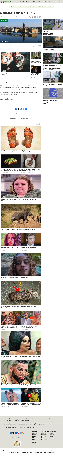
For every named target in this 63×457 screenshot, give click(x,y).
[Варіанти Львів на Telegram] (51, 1)
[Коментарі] (40, 17)
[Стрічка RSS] (53, 1)
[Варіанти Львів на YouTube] (49, 1)
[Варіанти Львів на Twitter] (45, 1)
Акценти (34, 431)
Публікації (35, 430)
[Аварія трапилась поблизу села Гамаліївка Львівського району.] (53, 42)
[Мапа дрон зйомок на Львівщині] (17, 443)
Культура (21, 1)
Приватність (44, 439)
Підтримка (44, 433)
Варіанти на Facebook (21, 113)
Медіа (34, 436)
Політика (15, 1)
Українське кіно (33, 6)
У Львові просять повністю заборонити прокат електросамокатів (50, 33)
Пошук (34, 441)
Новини (51, 6)
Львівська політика (14, 6)
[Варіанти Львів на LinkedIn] (47, 1)
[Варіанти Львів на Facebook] (43, 1)
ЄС (19, 104)
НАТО (21, 104)
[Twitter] (33, 17)
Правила (43, 438)
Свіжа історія (41, 6)
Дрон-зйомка (45, 431)
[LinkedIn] (35, 17)
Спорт (38, 1)
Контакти (44, 434)
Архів (33, 439)
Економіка (28, 1)
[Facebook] (30, 17)
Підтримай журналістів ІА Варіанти (21, 119)
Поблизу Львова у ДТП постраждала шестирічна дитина (52, 50)
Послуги (43, 430)
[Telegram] (37, 17)
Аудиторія (35, 442)
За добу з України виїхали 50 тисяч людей (53, 85)
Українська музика (24, 6)
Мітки (34, 438)
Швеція (24, 104)
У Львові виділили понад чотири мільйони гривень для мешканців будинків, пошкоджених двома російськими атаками (52, 67)
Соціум (34, 1)
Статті (47, 6)
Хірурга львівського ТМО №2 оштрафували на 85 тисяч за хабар (52, 102)
